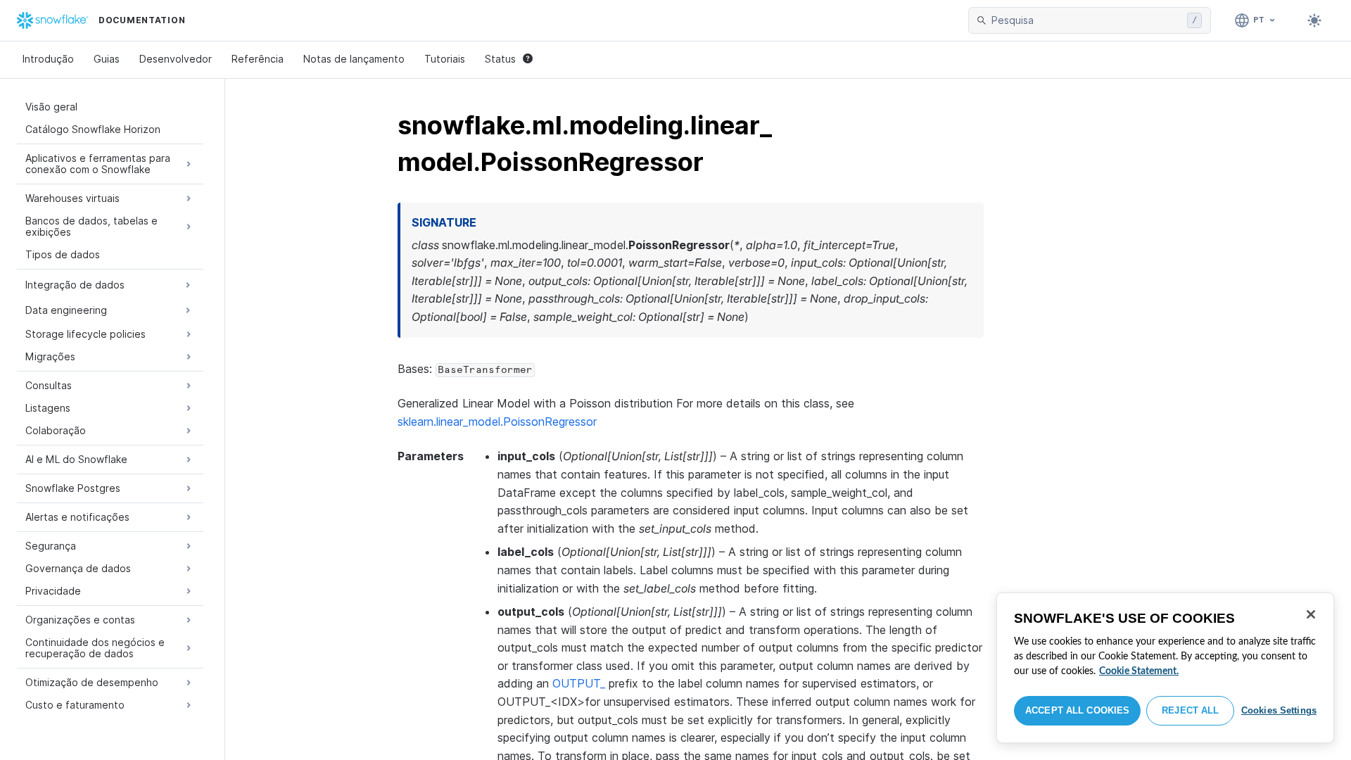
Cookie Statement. (1139, 671)
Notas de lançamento (354, 59)
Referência (257, 59)
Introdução (48, 59)
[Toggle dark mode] (1314, 20)
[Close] (1310, 614)
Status (500, 59)
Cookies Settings (1279, 710)
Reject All (1190, 710)
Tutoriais (444, 59)
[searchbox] (1086, 20)
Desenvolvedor (175, 59)
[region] (1165, 668)
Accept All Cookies (1077, 710)
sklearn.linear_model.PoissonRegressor (497, 421)
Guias (107, 59)
